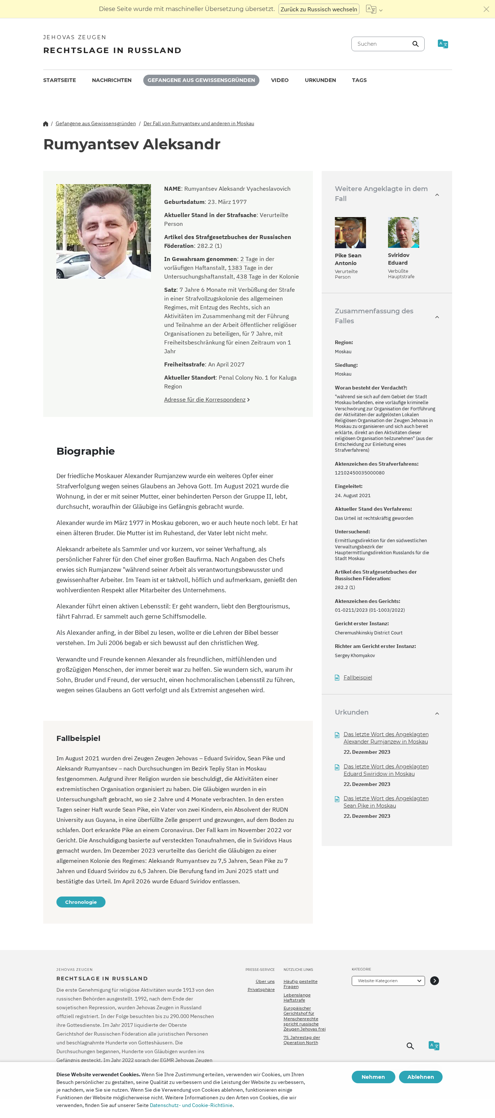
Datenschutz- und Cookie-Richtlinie (191, 1105)
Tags (359, 80)
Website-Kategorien (378, 980)
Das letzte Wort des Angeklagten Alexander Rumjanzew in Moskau (386, 738)
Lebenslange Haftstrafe (297, 997)
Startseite (59, 80)
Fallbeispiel (358, 678)
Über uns (265, 981)
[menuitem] (59, 80)
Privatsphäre (261, 989)
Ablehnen (420, 1077)
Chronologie (81, 902)
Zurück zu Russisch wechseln (319, 9)
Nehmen (373, 1077)
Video (280, 80)
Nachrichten (112, 80)
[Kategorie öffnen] (434, 981)
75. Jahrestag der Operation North (302, 1040)
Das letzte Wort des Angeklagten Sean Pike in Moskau (386, 802)
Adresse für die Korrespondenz (204, 399)
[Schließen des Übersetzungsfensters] (486, 9)
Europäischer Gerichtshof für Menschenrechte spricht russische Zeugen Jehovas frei (305, 1019)
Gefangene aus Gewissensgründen (201, 80)
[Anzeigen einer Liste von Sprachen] (374, 9)
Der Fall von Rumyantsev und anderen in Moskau (199, 123)
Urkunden (320, 80)
